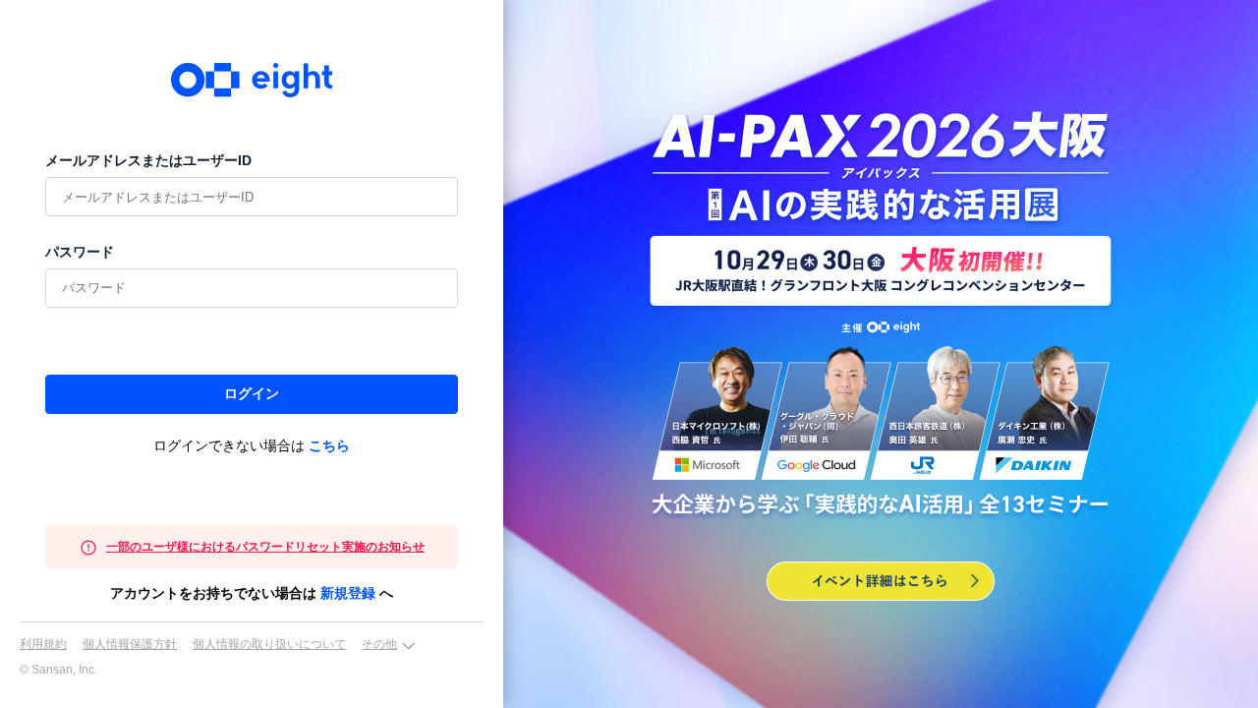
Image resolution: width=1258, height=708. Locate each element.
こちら (329, 445)
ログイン (251, 393)
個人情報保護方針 (130, 644)
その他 (379, 644)
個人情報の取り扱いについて (269, 644)
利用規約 (43, 644)
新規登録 (347, 593)
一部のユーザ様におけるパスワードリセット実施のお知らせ (265, 547)
